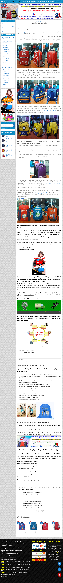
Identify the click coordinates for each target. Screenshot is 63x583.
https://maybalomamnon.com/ (33, 507)
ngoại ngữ (26, 32)
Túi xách (40, 365)
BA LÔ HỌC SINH (6, 51)
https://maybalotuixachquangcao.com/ (34, 503)
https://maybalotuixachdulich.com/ (33, 496)
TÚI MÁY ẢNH (5, 82)
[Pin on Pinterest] (42, 511)
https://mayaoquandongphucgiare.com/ (30, 474)
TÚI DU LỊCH (5, 71)
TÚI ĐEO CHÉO (6, 75)
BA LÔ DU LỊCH (6, 47)
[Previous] (17, 528)
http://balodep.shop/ (26, 476)
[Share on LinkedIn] (44, 511)
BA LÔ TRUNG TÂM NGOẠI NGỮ (8, 38)
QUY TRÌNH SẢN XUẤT (25, 1)
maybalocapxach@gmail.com (28, 249)
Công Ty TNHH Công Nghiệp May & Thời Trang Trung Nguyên (39, 432)
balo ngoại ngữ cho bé (53, 184)
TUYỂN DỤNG (51, 1)
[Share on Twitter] (37, 511)
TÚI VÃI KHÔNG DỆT (7, 77)
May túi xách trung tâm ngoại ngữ (8, 27)
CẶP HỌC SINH (6, 62)
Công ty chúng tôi (43, 283)
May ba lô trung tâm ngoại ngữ (7, 31)
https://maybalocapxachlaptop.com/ (34, 494)
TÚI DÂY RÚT (5, 84)
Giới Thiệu (9, 1)
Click (19, 427)
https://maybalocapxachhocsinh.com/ (34, 499)
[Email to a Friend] (39, 511)
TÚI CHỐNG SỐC (6, 78)
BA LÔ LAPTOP (6, 49)
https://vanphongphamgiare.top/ (31, 480)
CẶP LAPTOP (5, 60)
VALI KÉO (4, 65)
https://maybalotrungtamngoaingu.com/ (30, 471)
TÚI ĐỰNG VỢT (6, 80)
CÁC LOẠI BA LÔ (5, 45)
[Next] (62, 528)
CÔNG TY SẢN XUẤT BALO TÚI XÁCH (34, 434)
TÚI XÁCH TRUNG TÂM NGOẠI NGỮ (7, 42)
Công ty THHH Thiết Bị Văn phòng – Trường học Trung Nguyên (36, 232)
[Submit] (14, 125)
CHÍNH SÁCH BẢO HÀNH (36, 1)
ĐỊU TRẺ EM (5, 86)
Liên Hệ (56, 1)
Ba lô (36, 365)
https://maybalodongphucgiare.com (31, 466)
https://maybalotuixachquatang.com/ (34, 501)
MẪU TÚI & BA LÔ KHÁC (7, 67)
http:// (7, 547)
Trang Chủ (3, 1)
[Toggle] (61, 355)
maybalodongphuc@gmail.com (28, 247)
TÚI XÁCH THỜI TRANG (7, 69)
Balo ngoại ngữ (30, 456)
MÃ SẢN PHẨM (44, 1)
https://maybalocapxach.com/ (28, 468)
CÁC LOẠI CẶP (5, 56)
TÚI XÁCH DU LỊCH (6, 73)
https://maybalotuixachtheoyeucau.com (34, 505)
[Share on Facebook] (35, 511)
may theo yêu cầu (16, 1)
